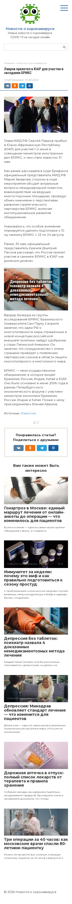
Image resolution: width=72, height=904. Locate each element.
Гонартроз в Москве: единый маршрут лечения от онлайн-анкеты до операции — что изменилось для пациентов (34, 514)
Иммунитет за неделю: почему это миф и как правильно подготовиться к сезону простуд (33, 578)
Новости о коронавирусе (30, 29)
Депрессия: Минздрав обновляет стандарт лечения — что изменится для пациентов (35, 712)
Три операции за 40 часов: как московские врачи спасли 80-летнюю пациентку (36, 843)
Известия (28, 413)
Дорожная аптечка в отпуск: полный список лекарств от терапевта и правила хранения (34, 779)
